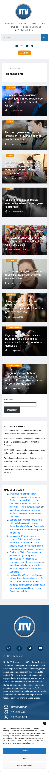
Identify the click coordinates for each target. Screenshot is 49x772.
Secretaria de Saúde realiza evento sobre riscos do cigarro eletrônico (24, 203)
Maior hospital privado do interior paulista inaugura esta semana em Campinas (26, 513)
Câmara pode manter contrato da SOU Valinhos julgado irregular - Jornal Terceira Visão (26, 523)
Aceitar (24, 751)
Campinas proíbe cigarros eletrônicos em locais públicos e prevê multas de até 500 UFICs (24, 100)
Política (11, 88)
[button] (45, 723)
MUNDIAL (11, 294)
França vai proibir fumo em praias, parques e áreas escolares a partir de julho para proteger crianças (24, 307)
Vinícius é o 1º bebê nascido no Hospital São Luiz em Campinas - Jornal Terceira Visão (25, 539)
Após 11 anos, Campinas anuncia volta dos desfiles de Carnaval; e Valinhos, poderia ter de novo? (23, 469)
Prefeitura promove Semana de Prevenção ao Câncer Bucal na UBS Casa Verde (24, 241)
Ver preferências (24, 765)
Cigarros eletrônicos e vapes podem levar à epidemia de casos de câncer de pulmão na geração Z (23, 340)
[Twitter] (32, 45)
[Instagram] (22, 45)
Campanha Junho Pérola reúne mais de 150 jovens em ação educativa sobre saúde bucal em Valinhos (24, 168)
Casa (6, 68)
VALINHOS (11, 260)
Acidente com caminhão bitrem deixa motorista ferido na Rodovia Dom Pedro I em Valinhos (27, 588)
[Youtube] (27, 45)
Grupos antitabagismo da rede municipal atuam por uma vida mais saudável (23, 274)
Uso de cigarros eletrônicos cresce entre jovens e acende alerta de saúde (23, 135)
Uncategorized (14, 328)
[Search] (44, 37)
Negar (24, 758)
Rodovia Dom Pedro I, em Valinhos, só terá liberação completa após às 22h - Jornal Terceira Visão (27, 578)
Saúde (10, 121)
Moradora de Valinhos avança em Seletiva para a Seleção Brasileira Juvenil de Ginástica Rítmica (24, 442)
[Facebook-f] (16, 45)
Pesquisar (9, 400)
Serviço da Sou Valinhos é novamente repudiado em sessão (27, 529)
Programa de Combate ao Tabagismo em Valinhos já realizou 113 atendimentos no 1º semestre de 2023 (23, 378)
